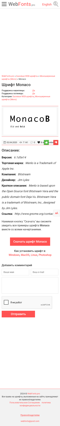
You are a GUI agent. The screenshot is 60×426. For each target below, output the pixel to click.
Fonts (21, 4)
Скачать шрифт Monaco (30, 241)
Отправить (18, 314)
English (47, 4)
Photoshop (45, 255)
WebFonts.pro (33, 394)
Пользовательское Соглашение (25, 402)
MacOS (25, 255)
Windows (14, 255)
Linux (34, 255)
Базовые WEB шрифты (23, 96)
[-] (55, 142)
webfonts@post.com (30, 421)
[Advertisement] (30, 41)
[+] (46, 142)
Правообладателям (30, 415)
